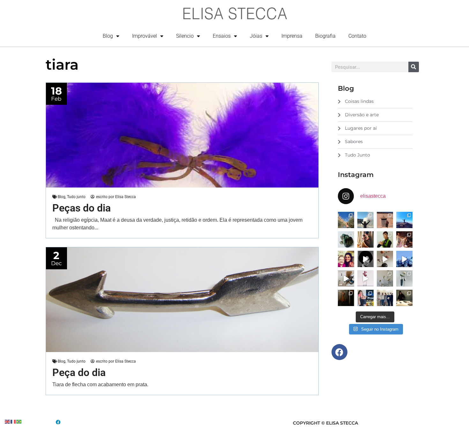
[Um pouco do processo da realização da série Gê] (365, 278)
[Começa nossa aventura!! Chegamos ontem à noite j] (404, 220)
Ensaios (222, 36)
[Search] (413, 67)
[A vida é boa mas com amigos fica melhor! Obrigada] (404, 259)
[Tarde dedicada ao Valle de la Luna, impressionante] (385, 220)
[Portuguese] (19, 421)
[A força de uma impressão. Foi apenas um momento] (385, 259)
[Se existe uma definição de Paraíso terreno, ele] (346, 220)
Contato (357, 36)
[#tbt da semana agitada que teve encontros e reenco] (346, 298)
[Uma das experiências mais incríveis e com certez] (365, 220)
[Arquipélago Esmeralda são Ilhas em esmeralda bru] (346, 239)
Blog (108, 36)
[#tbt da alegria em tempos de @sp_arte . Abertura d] (404, 298)
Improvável (144, 36)
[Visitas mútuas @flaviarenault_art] (346, 278)
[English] (8, 421)
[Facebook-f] (339, 352)
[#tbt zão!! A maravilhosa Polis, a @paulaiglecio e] (385, 239)
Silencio (185, 36)
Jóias (256, 36)
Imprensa (291, 36)
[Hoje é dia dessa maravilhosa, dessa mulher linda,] (365, 259)
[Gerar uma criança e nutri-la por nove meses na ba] (365, 239)
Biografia (325, 36)
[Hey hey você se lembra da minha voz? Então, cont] (365, 298)
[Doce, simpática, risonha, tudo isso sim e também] (346, 259)
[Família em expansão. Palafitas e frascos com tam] (385, 278)
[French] (13, 421)
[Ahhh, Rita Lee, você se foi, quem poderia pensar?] (404, 239)
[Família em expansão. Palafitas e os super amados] (404, 278)
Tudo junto (76, 197)
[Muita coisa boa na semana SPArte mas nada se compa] (385, 298)
